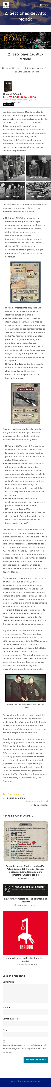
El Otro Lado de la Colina (27, 72)
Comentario (9, 982)
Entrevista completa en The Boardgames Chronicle (25, 900)
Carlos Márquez (12, 68)
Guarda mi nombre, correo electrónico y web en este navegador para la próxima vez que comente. (25, 1048)
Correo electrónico (12, 1019)
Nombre (7, 1007)
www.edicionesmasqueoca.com (25, 1081)
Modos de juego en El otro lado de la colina (25, 959)
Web (5, 1030)
